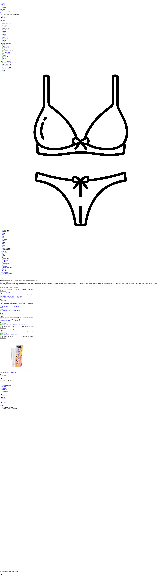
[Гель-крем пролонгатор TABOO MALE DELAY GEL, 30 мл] (9, 334)
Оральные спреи (4, 66)
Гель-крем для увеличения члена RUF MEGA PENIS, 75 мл (8, 329)
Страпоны (3, 32)
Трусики (3, 246)
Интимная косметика (5, 391)
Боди (2, 238)
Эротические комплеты (5, 231)
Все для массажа (9, 268)
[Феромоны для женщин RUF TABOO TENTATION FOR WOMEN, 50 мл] (11, 296)
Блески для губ (4, 63)
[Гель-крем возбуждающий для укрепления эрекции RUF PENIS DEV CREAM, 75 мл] (12, 324)
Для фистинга (4, 55)
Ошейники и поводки (5, 260)
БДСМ (5, 251)
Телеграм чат (4, 17)
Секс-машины (4, 35)
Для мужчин (4, 59)
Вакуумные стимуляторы (5, 27)
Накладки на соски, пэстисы (6, 249)
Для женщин (4, 60)
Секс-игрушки (9, 23)
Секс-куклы (3, 41)
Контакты (3, 3)
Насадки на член (4, 39)
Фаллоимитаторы (4, 26)
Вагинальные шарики (5, 36)
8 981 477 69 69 (4, 402)
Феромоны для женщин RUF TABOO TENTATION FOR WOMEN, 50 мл (10, 297)
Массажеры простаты (5, 38)
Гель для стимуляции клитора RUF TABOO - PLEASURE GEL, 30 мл (10, 320)
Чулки (3, 235)
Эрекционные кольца (5, 42)
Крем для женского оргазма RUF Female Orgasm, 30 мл (8, 372)
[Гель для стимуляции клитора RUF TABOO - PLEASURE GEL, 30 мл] (10, 319)
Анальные (3, 49)
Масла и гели (4, 270)
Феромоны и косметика (12, 62)
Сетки (3, 237)
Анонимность (4, 398)
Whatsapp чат (4, 16)
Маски (3, 257)
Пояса (3, 244)
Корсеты (3, 243)
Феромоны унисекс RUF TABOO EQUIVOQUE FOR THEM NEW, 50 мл (10, 315)
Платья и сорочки (4, 240)
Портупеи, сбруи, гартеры (5, 263)
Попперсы (7, 272)
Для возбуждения (10, 57)
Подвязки (3, 250)
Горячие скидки (9, 273)
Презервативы (9, 61)
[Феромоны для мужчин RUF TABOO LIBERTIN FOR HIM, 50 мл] (10, 310)
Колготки (3, 234)
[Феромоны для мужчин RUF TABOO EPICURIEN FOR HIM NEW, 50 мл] (11, 305)
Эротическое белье (4, 389)
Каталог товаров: (2, 384)
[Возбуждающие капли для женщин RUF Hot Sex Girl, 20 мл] (9, 287)
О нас (3, 394)
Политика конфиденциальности (6, 385)
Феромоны (3, 71)
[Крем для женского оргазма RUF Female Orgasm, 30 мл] (17, 371)
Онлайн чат (2, 12)
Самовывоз (3, 4)
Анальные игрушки (5, 30)
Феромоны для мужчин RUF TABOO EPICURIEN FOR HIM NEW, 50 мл (10, 306)
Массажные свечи (4, 271)
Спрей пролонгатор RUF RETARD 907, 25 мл (6, 292)
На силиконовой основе (5, 46)
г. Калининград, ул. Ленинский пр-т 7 (7, 406)
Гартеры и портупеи (5, 241)
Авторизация (4, 7)
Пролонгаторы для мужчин (6, 52)
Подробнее (16, 571)
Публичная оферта (4, 399)
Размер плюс (4, 247)
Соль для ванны (4, 69)
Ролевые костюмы (4, 232)
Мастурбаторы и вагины (5, 29)
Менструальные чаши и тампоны (6, 65)
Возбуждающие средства (5, 387)
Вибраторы (3, 24)
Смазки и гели (9, 43)
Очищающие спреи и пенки (6, 68)
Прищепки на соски (5, 266)
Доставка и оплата (4, 2)
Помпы (3, 33)
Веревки (3, 254)
